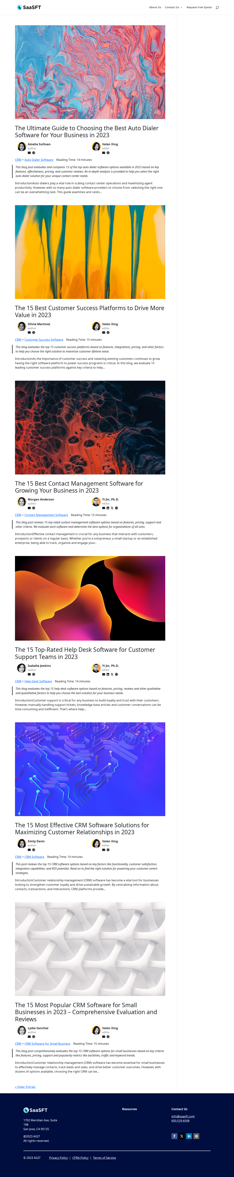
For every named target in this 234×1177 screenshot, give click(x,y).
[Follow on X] (182, 1136)
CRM (18, 160)
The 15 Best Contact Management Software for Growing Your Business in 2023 (79, 486)
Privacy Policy (58, 1158)
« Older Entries (25, 1087)
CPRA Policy (80, 1158)
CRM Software (34, 857)
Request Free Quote (199, 7)
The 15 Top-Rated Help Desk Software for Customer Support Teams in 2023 (85, 653)
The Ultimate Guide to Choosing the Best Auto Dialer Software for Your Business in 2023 (86, 131)
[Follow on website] (196, 1136)
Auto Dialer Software (38, 160)
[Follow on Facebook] (174, 1136)
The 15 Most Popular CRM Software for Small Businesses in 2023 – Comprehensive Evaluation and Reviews (86, 1012)
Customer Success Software (43, 340)
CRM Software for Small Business (47, 1044)
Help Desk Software (38, 681)
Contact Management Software (46, 515)
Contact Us (172, 7)
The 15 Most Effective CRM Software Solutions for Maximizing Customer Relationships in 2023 (82, 828)
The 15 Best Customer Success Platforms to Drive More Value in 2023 (89, 311)
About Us (155, 7)
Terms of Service (104, 1158)
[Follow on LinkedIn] (189, 1136)
